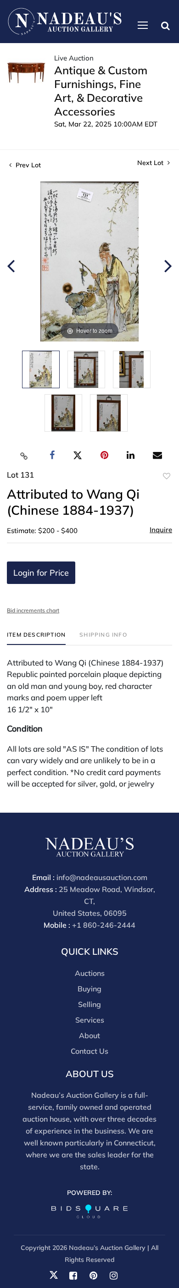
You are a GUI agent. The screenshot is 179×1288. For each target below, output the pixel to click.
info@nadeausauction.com (101, 877)
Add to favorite (166, 476)
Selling (89, 1004)
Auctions (90, 973)
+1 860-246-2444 (103, 925)
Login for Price (41, 572)
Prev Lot (27, 165)
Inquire (161, 529)
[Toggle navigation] (143, 25)
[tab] (36, 638)
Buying (89, 988)
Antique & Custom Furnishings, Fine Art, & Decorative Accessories (100, 90)
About (89, 1035)
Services (89, 1019)
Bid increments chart (33, 610)
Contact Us (89, 1051)
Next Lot (151, 163)
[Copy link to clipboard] (24, 455)
